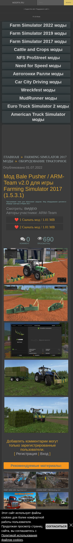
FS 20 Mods (36, 16)
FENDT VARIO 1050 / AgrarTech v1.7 (15, 490)
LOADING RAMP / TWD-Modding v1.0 (48, 490)
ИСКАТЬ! (68, 2)
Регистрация (26, 454)
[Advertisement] (35, 140)
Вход (44, 454)
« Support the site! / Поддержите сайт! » (36, 9)
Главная (11, 157)
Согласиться (56, 526)
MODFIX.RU (18, 2)
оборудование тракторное (43, 161)
